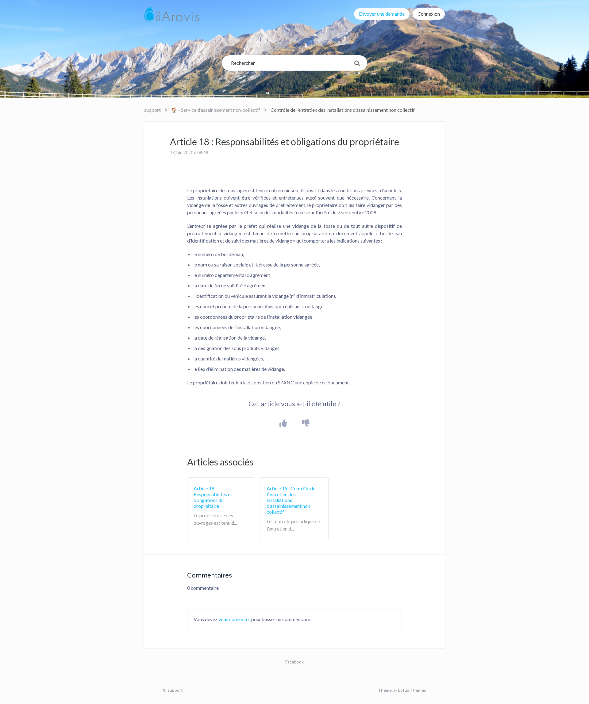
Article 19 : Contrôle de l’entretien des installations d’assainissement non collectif (291, 500)
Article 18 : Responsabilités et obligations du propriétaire (213, 497)
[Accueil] (171, 13)
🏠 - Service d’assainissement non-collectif (215, 110)
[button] (283, 423)
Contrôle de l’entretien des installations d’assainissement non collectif (343, 110)
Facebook (294, 661)
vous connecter (234, 619)
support (152, 110)
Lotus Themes (412, 690)
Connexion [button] (429, 14)
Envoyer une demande (382, 14)
